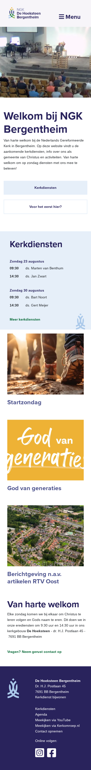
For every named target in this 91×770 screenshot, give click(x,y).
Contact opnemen (49, 731)
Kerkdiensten (45, 188)
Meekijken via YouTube (53, 720)
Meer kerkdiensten (25, 319)
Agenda (41, 714)
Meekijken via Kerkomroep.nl (57, 726)
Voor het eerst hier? (45, 207)
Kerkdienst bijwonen (50, 697)
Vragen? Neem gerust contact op (34, 652)
